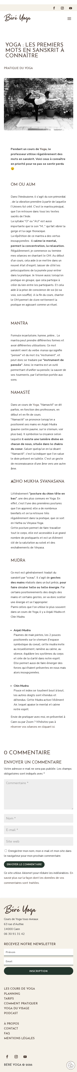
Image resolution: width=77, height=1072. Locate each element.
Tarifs (9, 998)
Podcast (11, 1013)
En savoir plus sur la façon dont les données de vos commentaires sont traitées (38, 878)
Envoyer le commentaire (24, 864)
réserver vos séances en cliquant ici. (33, 727)
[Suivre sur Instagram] (62, 8)
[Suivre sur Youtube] (70, 8)
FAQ (7, 1033)
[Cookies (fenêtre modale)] (70, 1065)
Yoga (36, 405)
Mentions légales (19, 1038)
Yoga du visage (16, 1008)
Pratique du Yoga (18, 68)
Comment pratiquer (21, 1003)
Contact (11, 1028)
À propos (11, 1023)
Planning (12, 993)
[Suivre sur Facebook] (54, 8)
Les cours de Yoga (19, 988)
